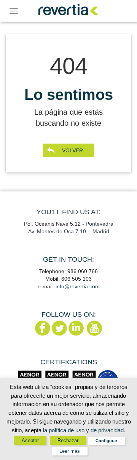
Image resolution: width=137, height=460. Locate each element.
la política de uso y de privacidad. (84, 430)
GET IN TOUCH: (68, 259)
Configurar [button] (106, 440)
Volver (72, 150)
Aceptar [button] (30, 440)
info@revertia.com (78, 286)
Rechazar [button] (67, 440)
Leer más (69, 451)
